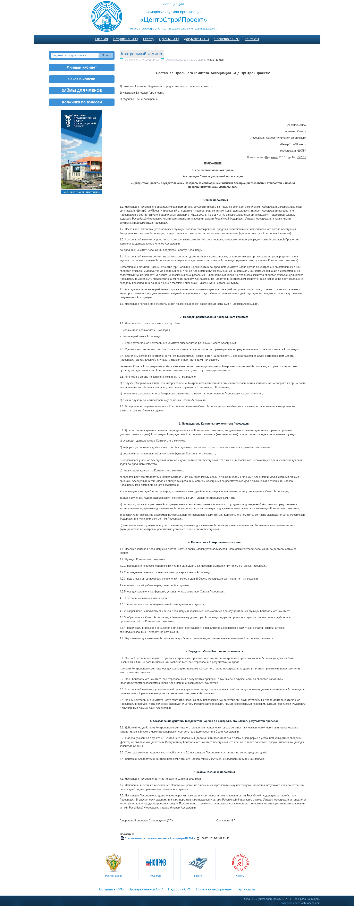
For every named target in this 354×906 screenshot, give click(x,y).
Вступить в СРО (125, 39)
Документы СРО (196, 39)
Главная (101, 39)
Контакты (252, 39)
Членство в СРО (226, 39)
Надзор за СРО (179, 889)
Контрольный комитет (141, 54)
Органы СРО (169, 39)
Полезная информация (214, 889)
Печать (210, 59)
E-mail (220, 59)
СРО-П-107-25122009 (167, 28)
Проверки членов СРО (145, 889)
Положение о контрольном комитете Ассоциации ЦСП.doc (160, 838)
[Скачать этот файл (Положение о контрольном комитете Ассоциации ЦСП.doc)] (123, 838)
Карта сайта (246, 889)
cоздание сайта (290, 903)
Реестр (148, 39)
